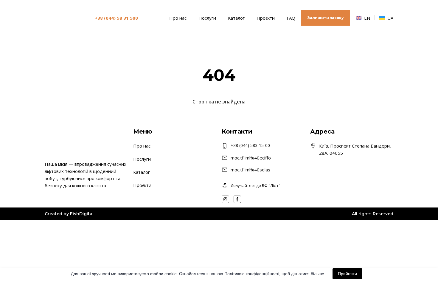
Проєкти (266, 18)
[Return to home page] (62, 18)
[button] (325, 18)
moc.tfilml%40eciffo (251, 158)
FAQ (291, 18)
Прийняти (347, 273)
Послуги (207, 18)
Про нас (178, 18)
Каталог (236, 18)
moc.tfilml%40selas (250, 170)
